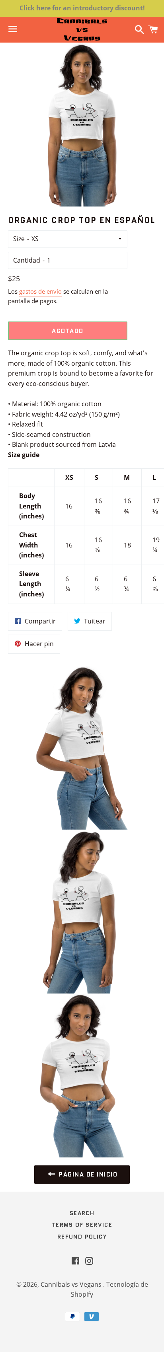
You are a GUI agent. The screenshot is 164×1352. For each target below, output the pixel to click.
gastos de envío (40, 291)
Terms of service (82, 1225)
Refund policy (82, 1237)
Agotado (68, 331)
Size (19, 238)
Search (82, 1213)
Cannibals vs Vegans (72, 1284)
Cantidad (26, 260)
